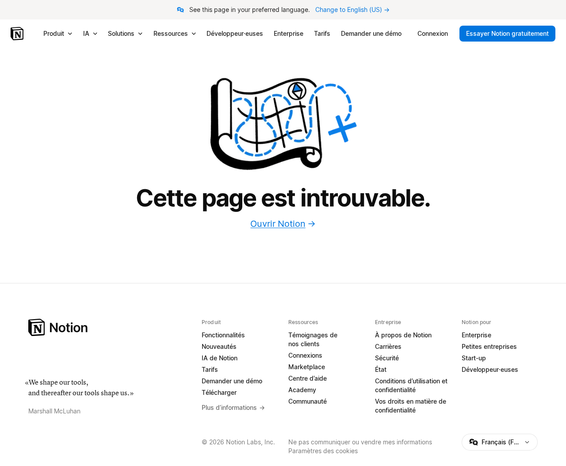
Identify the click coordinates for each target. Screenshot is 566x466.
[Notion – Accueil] (18, 33)
